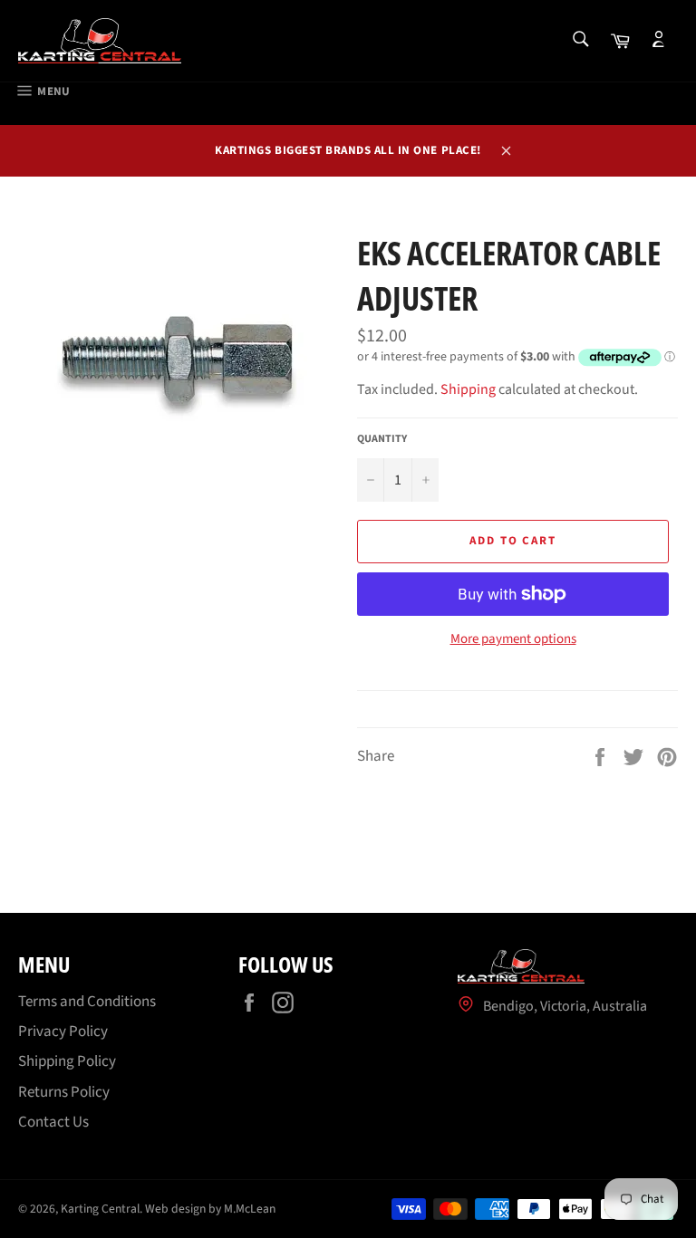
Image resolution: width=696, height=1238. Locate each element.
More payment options (513, 639)
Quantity (382, 439)
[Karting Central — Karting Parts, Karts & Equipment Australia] (99, 40)
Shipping (468, 389)
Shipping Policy (67, 1061)
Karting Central (100, 1208)
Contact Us (53, 1122)
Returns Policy (64, 1092)
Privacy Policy (63, 1031)
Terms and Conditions (87, 1001)
